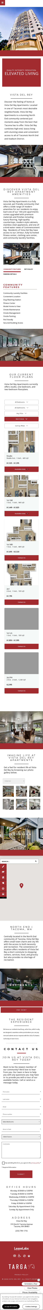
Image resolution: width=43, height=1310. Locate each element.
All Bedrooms (20, 402)
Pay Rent (22, 1010)
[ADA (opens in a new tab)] (20, 1255)
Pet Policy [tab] (28, 269)
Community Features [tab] (12, 269)
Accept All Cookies (11, 1307)
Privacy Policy (21, 1275)
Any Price (20, 413)
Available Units (21, 469)
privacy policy (35, 1163)
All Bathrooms (20, 408)
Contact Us (21, 558)
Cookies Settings (31, 1307)
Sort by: (20, 426)
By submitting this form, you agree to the (18, 1163)
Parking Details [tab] (9, 274)
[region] (21, 1302)
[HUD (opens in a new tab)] (15, 1255)
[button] (2, 2)
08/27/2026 (20, 419)
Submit (21, 1174)
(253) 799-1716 (21, 1231)
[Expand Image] (8, 791)
